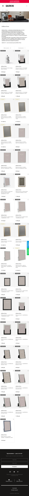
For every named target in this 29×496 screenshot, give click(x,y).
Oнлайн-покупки (14, 490)
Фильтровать (6, 48)
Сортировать (21, 48)
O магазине (14, 488)
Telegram (28, 244)
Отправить (14, 466)
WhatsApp (28, 251)
